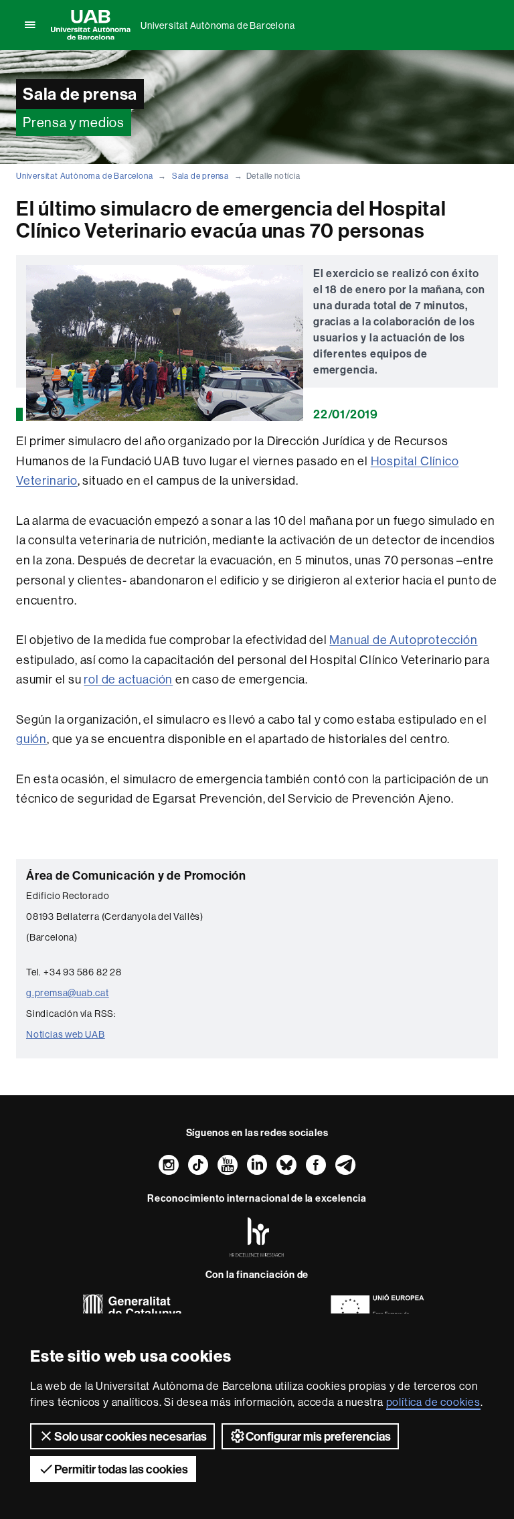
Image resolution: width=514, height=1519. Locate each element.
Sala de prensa (200, 176)
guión (31, 738)
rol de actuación (128, 679)
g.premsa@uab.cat (67, 993)
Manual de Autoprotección (403, 639)
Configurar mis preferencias (318, 1436)
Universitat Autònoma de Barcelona (217, 25)
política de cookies (433, 1402)
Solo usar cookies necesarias (130, 1436)
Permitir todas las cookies (121, 1469)
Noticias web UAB (65, 1034)
